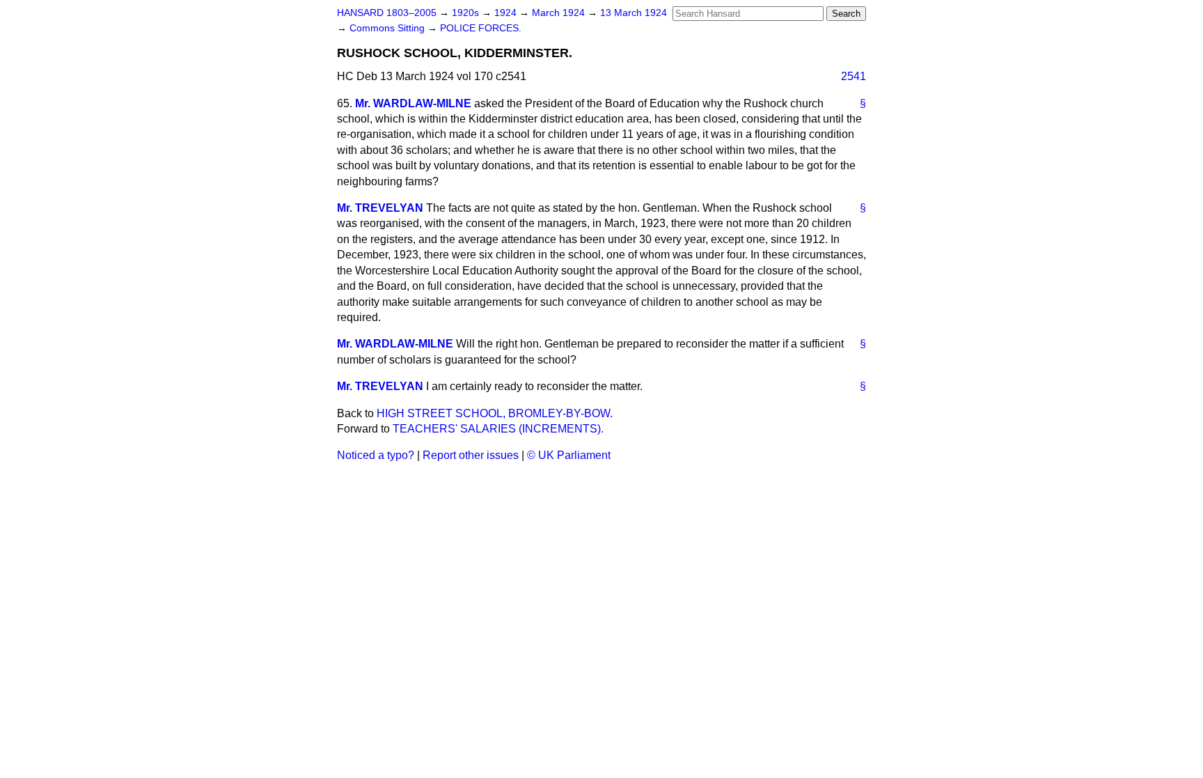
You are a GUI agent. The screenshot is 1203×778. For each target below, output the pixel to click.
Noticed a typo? (375, 455)
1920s (467, 13)
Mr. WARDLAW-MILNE (413, 103)
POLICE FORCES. (480, 28)
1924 (506, 13)
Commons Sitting (388, 28)
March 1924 (560, 13)
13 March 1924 (633, 13)
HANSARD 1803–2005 (387, 13)
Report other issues (471, 455)
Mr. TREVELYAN (380, 208)
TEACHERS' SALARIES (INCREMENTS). (498, 429)
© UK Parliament (569, 455)
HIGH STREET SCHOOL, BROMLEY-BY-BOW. (495, 413)
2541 (853, 76)
